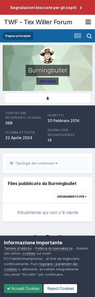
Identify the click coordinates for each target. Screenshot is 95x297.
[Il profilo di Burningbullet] (47, 98)
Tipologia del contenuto (34, 163)
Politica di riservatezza (54, 248)
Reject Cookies (60, 288)
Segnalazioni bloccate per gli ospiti (43, 7)
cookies (28, 253)
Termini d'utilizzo (18, 248)
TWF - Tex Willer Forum (38, 22)
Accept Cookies (25, 288)
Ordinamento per (71, 196)
